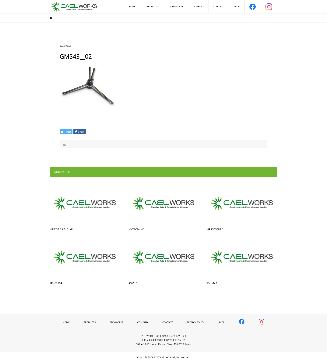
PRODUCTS (153, 6)
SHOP (237, 6)
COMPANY (198, 6)
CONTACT (218, 6)
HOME (132, 6)
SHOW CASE (176, 6)
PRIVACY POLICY (195, 322)
